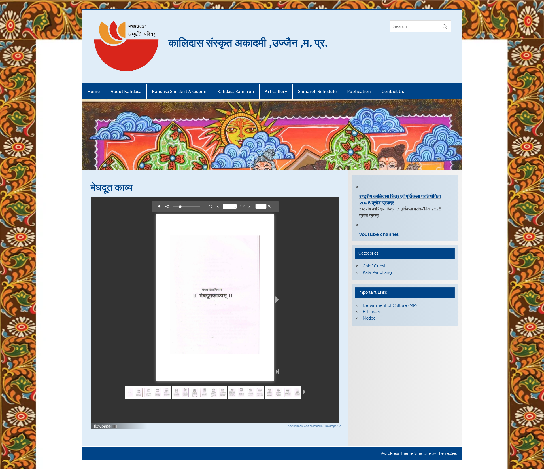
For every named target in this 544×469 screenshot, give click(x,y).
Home (93, 91)
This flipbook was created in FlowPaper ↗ (313, 426)
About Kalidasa (125, 91)
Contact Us (393, 91)
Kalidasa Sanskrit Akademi (179, 91)
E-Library (371, 311)
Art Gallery (276, 91)
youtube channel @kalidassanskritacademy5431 (394, 232)
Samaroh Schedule (317, 91)
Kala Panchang (377, 272)
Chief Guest (374, 266)
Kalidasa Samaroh (235, 91)
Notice (369, 318)
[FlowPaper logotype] (105, 427)
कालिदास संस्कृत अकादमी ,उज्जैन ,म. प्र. (248, 42)
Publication (359, 91)
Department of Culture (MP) (390, 305)
